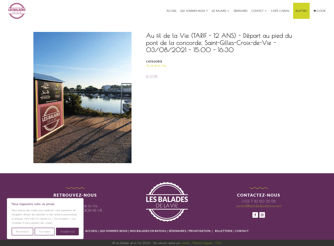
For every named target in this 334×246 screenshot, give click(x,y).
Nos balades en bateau (148, 230)
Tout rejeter (44, 231)
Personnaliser (22, 231)
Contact (257, 10)
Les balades (219, 10)
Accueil (171, 10)
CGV (219, 242)
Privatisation (199, 230)
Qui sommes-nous (114, 230)
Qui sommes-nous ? (194, 10)
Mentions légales (202, 242)
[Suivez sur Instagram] (262, 215)
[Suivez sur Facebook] (255, 215)
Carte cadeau (280, 10)
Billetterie (301, 10)
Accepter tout (67, 231)
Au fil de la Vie (156, 65)
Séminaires (241, 10)
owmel (185, 242)
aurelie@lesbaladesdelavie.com (258, 206)
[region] (45, 218)
